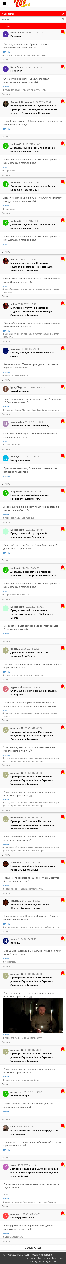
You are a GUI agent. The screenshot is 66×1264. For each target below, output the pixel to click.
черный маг (46, 927)
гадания (30, 517)
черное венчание (18, 761)
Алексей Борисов (21, 102)
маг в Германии (12, 289)
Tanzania (15, 862)
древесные (10, 675)
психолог (9, 55)
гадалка (55, 289)
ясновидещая (27, 289)
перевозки (10, 170)
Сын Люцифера (19, 391)
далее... (6, 51)
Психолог (16, 36)
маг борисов (36, 1037)
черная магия (11, 927)
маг (23, 517)
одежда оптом (12, 713)
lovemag (15, 349)
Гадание (9, 888)
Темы (7, 26)
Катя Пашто (17, 32)
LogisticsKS (17, 529)
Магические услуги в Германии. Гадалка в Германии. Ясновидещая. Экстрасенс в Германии (31, 267)
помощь (18, 55)
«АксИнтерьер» (19, 1095)
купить (29, 675)
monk (13, 939)
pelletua (15, 648)
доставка (26, 594)
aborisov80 (16, 728)
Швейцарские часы (22, 1217)
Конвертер (57, 1258)
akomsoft (15, 1214)
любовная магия (13, 444)
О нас (56, 1261)
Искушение (53, 410)
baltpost (15, 568)
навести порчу (35, 758)
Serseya (15, 456)
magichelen (17, 422)
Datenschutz (44, 1258)
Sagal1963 (16, 491)
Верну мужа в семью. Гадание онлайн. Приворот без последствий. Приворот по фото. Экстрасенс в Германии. (33, 109)
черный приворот (36, 761)
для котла (38, 675)
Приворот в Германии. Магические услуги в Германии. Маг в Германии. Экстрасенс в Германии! (32, 735)
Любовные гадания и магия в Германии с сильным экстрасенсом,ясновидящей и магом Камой (34, 1172)
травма (26, 55)
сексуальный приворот (16, 758)
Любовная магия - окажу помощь (30, 425)
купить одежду (27, 713)
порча (22, 927)
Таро (16, 888)
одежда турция (42, 713)
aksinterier (16, 1092)
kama (13, 1165)
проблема (36, 55)
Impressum (30, 1258)
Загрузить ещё (33, 1247)
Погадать (32, 888)
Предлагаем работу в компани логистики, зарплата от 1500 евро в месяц (31, 614)
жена (44, 55)
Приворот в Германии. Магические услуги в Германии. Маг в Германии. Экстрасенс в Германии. (32, 780)
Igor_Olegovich (19, 387)
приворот (24, 375)
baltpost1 (15, 144)
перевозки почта (13, 594)
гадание (15, 375)
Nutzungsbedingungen (40, 1261)
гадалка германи (43, 289)
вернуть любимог (45, 1202)
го (55, 1202)
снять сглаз (8, 292)
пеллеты (21, 675)
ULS (12, 1126)
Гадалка (23, 888)
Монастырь (10, 961)
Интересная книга (20, 460)
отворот (56, 927)
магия (7, 375)
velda (13, 259)
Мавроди (9, 410)
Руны (40, 888)
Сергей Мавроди (23, 410)
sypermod (16, 687)
